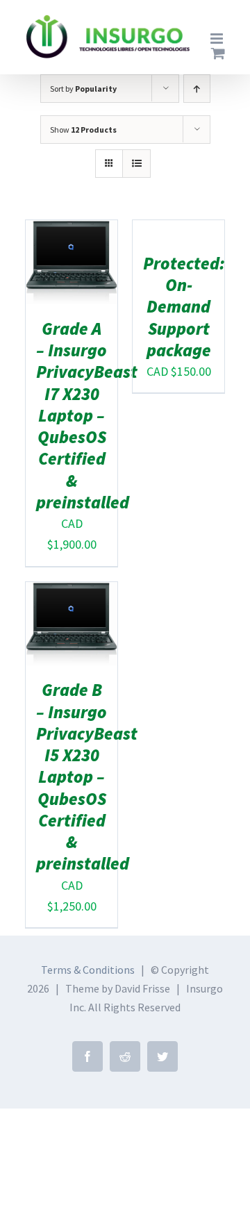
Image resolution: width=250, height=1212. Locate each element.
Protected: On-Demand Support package (184, 306)
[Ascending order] (196, 88)
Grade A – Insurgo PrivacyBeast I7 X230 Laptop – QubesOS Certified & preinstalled (87, 415)
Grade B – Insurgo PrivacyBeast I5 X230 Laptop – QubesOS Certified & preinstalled (87, 776)
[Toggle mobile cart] (218, 53)
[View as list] (136, 163)
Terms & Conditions (88, 970)
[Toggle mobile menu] (217, 38)
